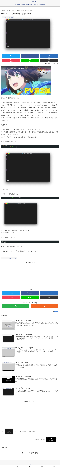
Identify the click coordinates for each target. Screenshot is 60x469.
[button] (55, 261)
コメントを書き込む (30, 453)
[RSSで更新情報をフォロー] (44, 306)
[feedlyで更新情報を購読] (15, 306)
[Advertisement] (30, 275)
